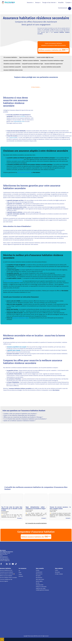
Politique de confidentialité (41, 586)
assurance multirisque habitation (15, 159)
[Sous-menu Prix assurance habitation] (17, 57)
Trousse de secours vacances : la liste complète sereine (60, 507)
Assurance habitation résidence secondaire (8, 577)
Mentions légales (39, 581)
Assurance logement (4, 581)
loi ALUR (22, 116)
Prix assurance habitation (10, 57)
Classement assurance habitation (6, 572)
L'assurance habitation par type (6, 579)
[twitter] (3, 564)
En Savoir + (19, 518)
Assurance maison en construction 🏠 (7, 573)
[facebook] (1, 564)
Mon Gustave (3, 550)
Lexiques (20, 574)
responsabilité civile (19, 121)
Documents (21, 576)
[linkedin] (6, 564)
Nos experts (38, 575)
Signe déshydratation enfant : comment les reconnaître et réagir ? (36, 507)
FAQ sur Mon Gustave (40, 579)
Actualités (61, 2)
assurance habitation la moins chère (13, 281)
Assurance (30, 2)
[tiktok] (16, 564)
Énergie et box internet (48, 2)
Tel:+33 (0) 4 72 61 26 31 (4, 558)
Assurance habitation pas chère (6, 570)
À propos (68, 2)
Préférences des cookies (40, 588)
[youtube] (12, 564)
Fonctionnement (62, 8)
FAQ (19, 570)
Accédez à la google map (5, 560)
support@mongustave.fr (4, 559)
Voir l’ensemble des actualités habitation (36, 523)
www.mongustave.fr (4, 556)
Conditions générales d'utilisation (42, 590)
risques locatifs (13, 137)
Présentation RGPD (39, 584)
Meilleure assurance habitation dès (53, 50)
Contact (56, 570)
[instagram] (9, 564)
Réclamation (57, 572)
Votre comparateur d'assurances (6, 551)
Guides (20, 572)
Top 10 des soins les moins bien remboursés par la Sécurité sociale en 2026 (11, 508)
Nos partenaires (39, 577)
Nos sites (37, 583)
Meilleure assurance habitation (6, 575)
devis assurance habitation (24, 172)
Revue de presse (39, 573)
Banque (37, 2)
